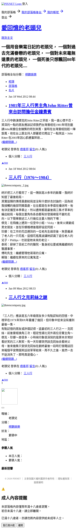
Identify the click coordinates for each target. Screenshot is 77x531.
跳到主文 (7, 37)
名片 (11, 90)
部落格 (13, 86)
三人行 (28, 156)
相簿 (11, 81)
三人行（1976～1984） (30, 177)
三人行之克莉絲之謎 (28, 297)
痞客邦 (24, 149)
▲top (4, 162)
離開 (20, 525)
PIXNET (17, 478)
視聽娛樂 (31, 74)
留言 (32, 149)
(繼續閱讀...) (9, 142)
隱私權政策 (63, 478)
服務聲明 (38, 482)
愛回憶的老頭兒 (21, 28)
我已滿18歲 (9, 525)
